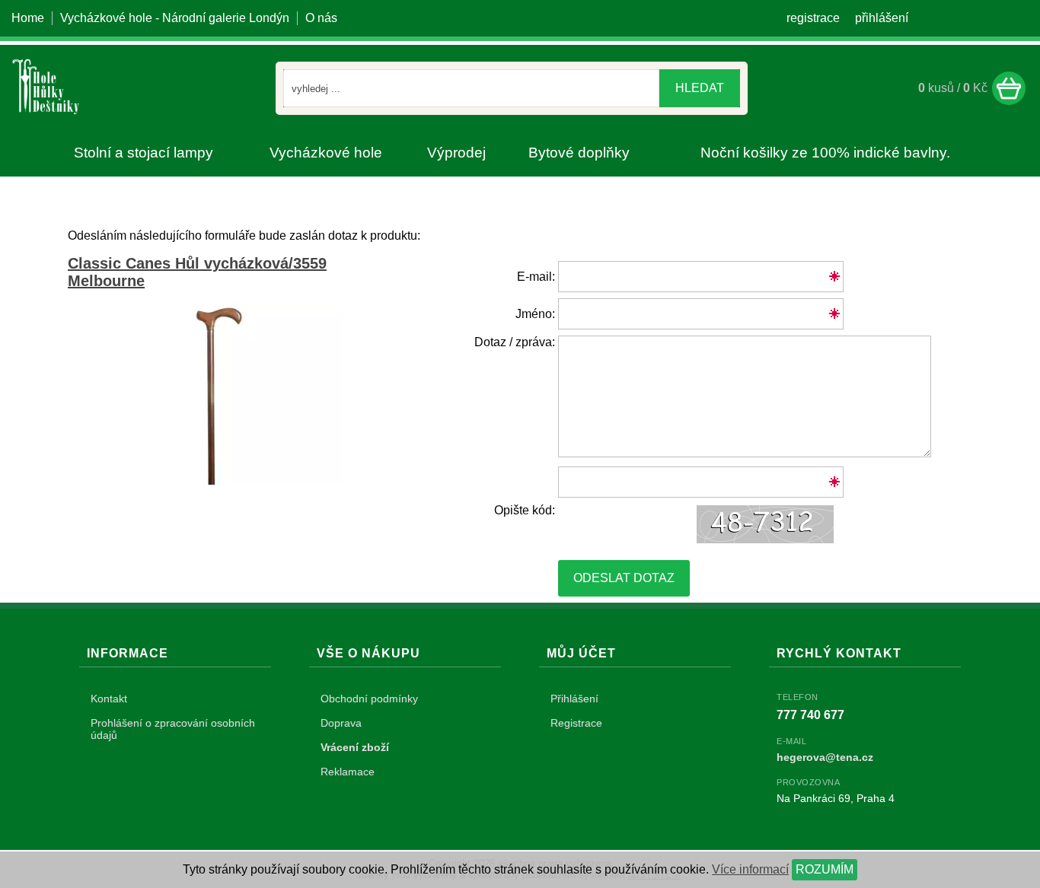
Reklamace (348, 771)
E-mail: (536, 276)
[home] (45, 116)
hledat (699, 87)
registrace (813, 17)
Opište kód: (524, 510)
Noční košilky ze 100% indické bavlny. (825, 153)
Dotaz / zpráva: (514, 342)
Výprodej (456, 153)
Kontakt (109, 698)
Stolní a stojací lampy (143, 153)
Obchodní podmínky (369, 698)
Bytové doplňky (579, 153)
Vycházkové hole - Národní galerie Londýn (174, 17)
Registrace (576, 723)
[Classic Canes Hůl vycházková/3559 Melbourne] (220, 480)
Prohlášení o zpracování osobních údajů (173, 729)
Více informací (750, 869)
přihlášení (881, 17)
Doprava (341, 723)
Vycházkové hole (326, 153)
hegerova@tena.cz (825, 757)
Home (27, 17)
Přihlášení (574, 698)
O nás (321, 17)
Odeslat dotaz (624, 577)
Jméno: (535, 313)
